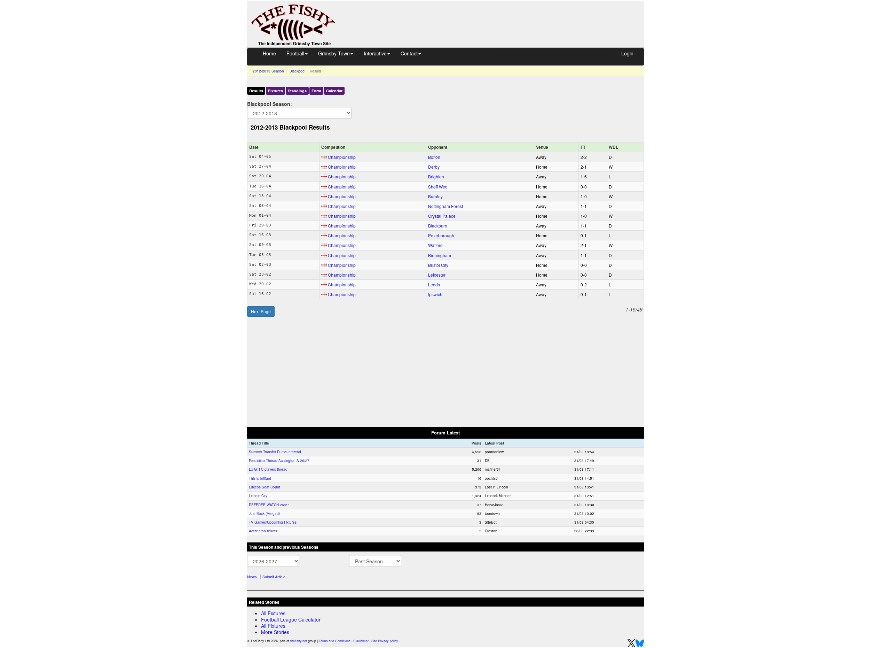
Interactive (375, 53)
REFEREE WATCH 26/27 (269, 504)
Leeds (434, 284)
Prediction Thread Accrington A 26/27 (279, 460)
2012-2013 (268, 71)
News (252, 576)
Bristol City (438, 265)
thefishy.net (298, 641)
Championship (342, 157)
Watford (435, 245)
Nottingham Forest (445, 206)
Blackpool (297, 71)
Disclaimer (361, 641)
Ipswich (435, 294)
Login (627, 53)
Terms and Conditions (334, 641)
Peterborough (441, 235)
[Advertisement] (496, 16)
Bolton (434, 157)
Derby (434, 167)
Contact (409, 53)
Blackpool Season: (269, 103)
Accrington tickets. (263, 531)
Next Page (261, 311)
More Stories (275, 631)
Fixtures (275, 90)
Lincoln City (258, 495)
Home (269, 53)
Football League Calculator (291, 619)
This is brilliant (260, 478)
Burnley (435, 196)
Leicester (437, 275)
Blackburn (437, 226)
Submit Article (273, 576)
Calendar (334, 90)
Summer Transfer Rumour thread (275, 451)
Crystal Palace (442, 216)
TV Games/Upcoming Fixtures (273, 522)
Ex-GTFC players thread (268, 469)
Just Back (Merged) (264, 513)
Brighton (436, 176)
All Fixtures (273, 613)
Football (295, 53)
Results (256, 90)
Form (316, 90)
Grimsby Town (334, 53)
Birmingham (439, 255)
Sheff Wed (438, 187)
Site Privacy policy (384, 641)
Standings (297, 90)
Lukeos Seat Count (264, 487)
